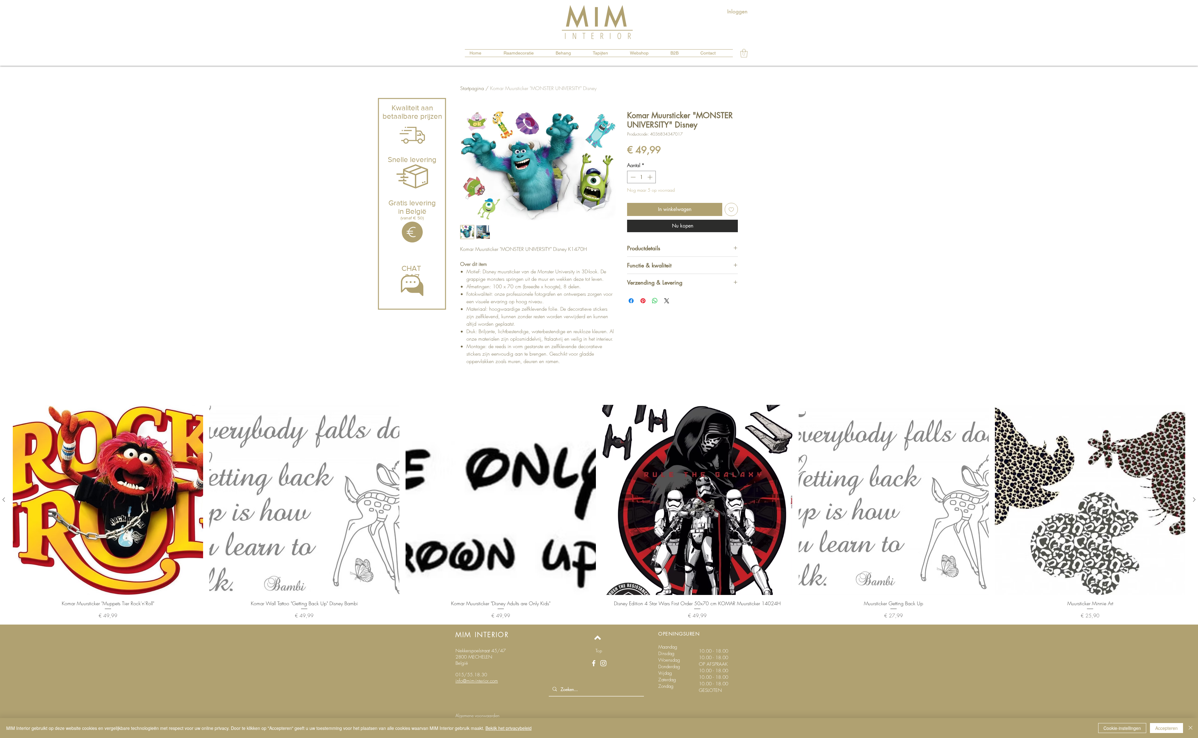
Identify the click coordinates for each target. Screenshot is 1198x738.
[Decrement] (632, 177)
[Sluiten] (1190, 728)
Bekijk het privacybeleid (508, 728)
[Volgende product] (1194, 499)
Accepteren (1166, 728)
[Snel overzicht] (108, 500)
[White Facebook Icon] (594, 663)
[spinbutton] (641, 177)
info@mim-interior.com (476, 681)
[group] (599, 512)
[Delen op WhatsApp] (655, 300)
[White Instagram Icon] (603, 663)
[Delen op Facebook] (631, 300)
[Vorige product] (3, 499)
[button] (744, 53)
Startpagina (472, 88)
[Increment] (650, 177)
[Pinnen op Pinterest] (643, 300)
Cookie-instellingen (1122, 728)
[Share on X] (666, 300)
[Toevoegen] (731, 209)
